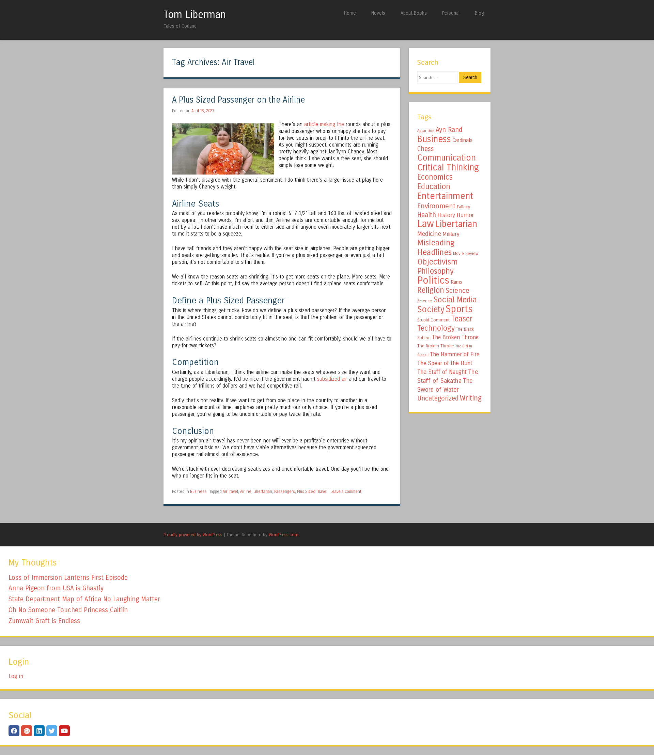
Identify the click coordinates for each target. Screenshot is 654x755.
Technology (436, 328)
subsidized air (332, 379)
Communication (446, 158)
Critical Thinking (448, 167)
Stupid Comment (433, 320)
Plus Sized (306, 491)
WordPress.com (283, 534)
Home (350, 13)
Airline (245, 491)
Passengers (284, 491)
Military (450, 234)
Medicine (429, 234)
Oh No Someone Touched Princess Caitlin (68, 610)
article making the (324, 124)
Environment (436, 206)
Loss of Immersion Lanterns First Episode (68, 578)
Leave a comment (345, 491)
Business (198, 491)
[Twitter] (51, 730)
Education (433, 186)
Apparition (425, 131)
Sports (459, 309)
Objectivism (437, 262)
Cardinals (462, 140)
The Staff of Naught (442, 372)
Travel (322, 491)
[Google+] (26, 730)
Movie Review (466, 253)
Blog (479, 13)
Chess (425, 149)
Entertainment (445, 196)
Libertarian (262, 491)
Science (457, 290)
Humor (465, 215)
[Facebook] (14, 730)
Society (430, 309)
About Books (414, 13)
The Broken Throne (455, 337)
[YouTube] (64, 730)
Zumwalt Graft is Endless (44, 621)
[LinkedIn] (39, 730)
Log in (16, 676)
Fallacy (463, 207)
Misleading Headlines (435, 247)
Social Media (455, 299)
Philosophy (435, 271)
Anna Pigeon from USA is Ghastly (56, 588)
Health (426, 215)
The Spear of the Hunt (444, 363)
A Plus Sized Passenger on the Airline (238, 100)
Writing (471, 398)
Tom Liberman (195, 15)
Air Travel (230, 491)
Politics (433, 280)
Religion (430, 290)
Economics (435, 177)
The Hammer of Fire (455, 354)
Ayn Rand (449, 130)
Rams (456, 282)
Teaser (461, 318)
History (446, 215)
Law (425, 224)
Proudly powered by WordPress (193, 534)
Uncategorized (437, 398)
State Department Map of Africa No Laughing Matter (84, 599)
